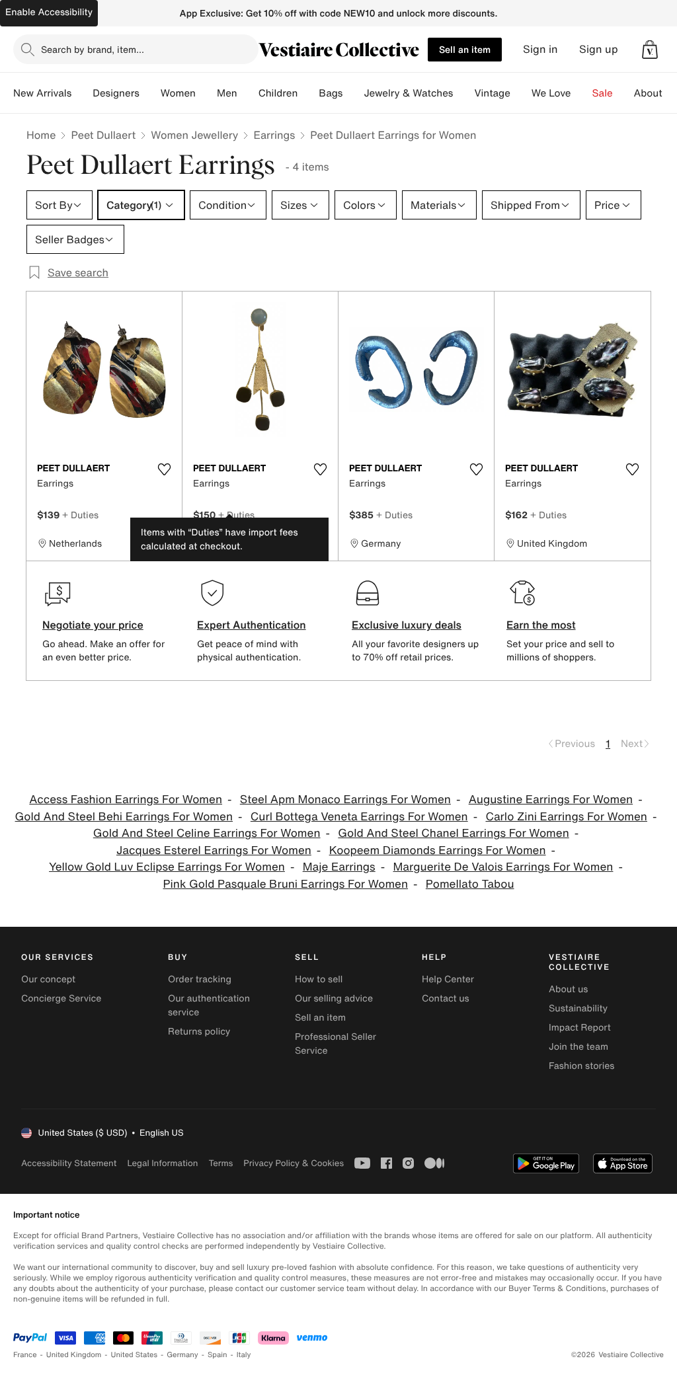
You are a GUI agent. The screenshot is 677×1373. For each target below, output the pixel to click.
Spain (217, 1355)
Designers (116, 93)
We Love (551, 93)
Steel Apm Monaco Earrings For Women (345, 799)
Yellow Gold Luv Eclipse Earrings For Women (167, 867)
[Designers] (150, 93)
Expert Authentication (251, 625)
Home (41, 135)
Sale (602, 93)
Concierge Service (61, 998)
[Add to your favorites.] (164, 469)
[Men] (248, 93)
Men (227, 93)
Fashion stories (581, 1066)
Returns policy (199, 1032)
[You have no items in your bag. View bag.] (650, 49)
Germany (182, 1355)
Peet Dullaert (103, 135)
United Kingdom (74, 1355)
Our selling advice (334, 998)
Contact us (445, 998)
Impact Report (580, 1028)
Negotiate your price (92, 625)
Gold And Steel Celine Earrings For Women (207, 833)
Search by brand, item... (92, 49)
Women (178, 93)
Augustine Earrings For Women (551, 799)
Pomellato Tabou (470, 884)
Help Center (448, 979)
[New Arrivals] (82, 93)
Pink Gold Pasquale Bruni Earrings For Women (286, 884)
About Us (655, 93)
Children (278, 93)
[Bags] (353, 93)
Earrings (274, 135)
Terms (220, 1163)
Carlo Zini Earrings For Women (566, 816)
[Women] (206, 93)
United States (134, 1355)
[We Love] (582, 93)
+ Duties (80, 515)
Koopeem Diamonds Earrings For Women (437, 850)
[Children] (308, 93)
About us (568, 989)
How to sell (318, 979)
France (25, 1355)
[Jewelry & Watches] (463, 93)
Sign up (598, 49)
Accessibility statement (68, 1163)
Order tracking (199, 979)
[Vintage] (521, 93)
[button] (650, 49)
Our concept (48, 979)
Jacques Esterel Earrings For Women (213, 850)
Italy (244, 1355)
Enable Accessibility (49, 12)
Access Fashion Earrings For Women (125, 799)
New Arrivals (42, 93)
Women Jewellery (194, 135)
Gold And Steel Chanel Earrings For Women (453, 833)
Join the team (578, 1047)
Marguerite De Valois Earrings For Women (503, 867)
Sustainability (578, 1008)
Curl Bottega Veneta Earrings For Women (359, 816)
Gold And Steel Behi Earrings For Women (124, 816)
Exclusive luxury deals (406, 625)
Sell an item (465, 49)
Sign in (540, 49)
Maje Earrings (339, 867)
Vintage (492, 93)
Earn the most (541, 625)
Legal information (162, 1163)
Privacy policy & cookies (293, 1163)
